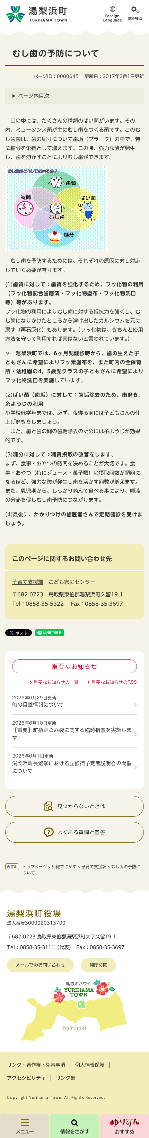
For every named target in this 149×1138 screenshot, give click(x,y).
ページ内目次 (33, 95)
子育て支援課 (93, 867)
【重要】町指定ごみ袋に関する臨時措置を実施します (72, 734)
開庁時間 (98, 965)
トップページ (35, 867)
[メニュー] (24, 1126)
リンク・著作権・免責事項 (36, 1064)
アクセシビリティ (26, 1078)
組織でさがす (64, 867)
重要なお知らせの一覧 (56, 682)
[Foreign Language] (112, 13)
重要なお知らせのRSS (114, 682)
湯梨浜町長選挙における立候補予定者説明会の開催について (72, 767)
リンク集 (65, 1078)
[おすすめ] (124, 1126)
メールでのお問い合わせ (40, 965)
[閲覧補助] (135, 13)
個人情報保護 (89, 1064)
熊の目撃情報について (38, 704)
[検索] (74, 1126)
